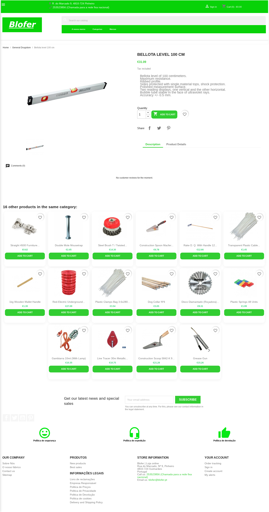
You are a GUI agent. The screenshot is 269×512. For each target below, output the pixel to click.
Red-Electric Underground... (69, 301)
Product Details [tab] (176, 144)
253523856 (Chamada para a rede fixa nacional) (81, 7)
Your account (217, 457)
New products (78, 463)
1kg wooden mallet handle (25, 301)
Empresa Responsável (83, 483)
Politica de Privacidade (83, 490)
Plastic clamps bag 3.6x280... (112, 301)
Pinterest (168, 128)
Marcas (113, 29)
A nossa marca (78, 29)
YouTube (22, 417)
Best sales (76, 467)
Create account (213, 471)
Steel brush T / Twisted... (112, 245)
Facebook (6, 417)
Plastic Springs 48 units (244, 301)
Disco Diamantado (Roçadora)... (200, 301)
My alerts (210, 474)
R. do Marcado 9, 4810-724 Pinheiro (73, 3)
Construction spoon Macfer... (156, 245)
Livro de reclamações (82, 479)
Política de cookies (80, 498)
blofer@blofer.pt (158, 479)
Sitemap (7, 474)
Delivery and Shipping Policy (86, 502)
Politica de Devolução (82, 494)
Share (149, 128)
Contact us (8, 471)
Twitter (14, 417)
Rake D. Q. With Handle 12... (200, 245)
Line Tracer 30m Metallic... (112, 358)
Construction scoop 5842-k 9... (156, 358)
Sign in (208, 467)
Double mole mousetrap (69, 245)
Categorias (97, 29)
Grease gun (200, 358)
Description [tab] (152, 144)
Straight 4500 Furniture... (25, 245)
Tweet (159, 128)
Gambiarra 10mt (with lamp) (69, 358)
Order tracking (213, 463)
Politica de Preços (80, 486)
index (56, 24)
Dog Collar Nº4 (156, 301)
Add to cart (164, 114)
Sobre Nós (8, 463)
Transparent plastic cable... (244, 245)
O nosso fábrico (11, 467)
